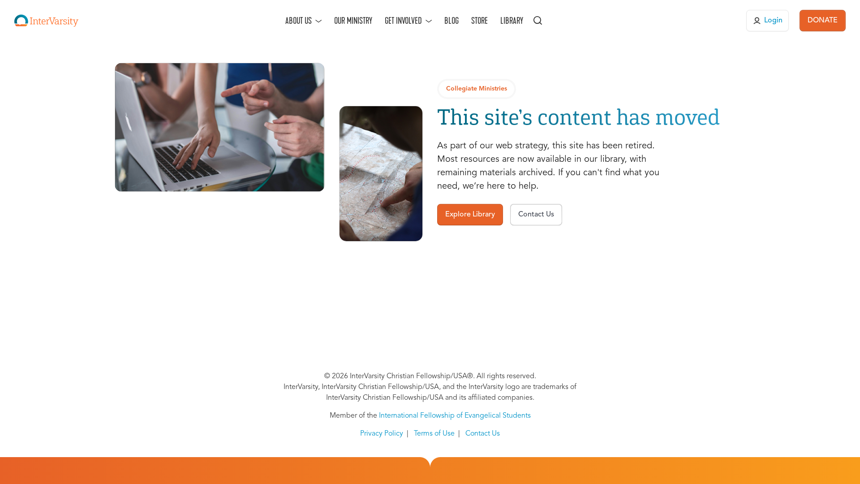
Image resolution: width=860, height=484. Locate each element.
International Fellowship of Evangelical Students (455, 415)
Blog (451, 20)
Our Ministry (353, 20)
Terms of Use (434, 433)
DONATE (823, 20)
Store (479, 20)
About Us (298, 20)
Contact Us (482, 433)
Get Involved (403, 20)
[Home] (46, 20)
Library (511, 20)
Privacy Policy (381, 433)
